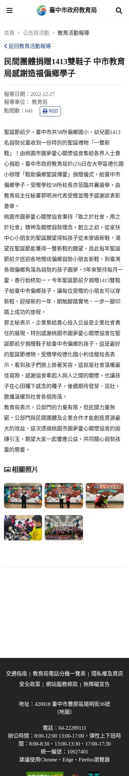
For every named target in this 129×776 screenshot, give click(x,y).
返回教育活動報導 (30, 46)
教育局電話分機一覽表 (59, 673)
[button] (10, 11)
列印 (53, 111)
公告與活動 (36, 33)
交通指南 (16, 673)
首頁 (9, 33)
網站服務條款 (62, 684)
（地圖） (64, 712)
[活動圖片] (23, 495)
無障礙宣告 (96, 684)
